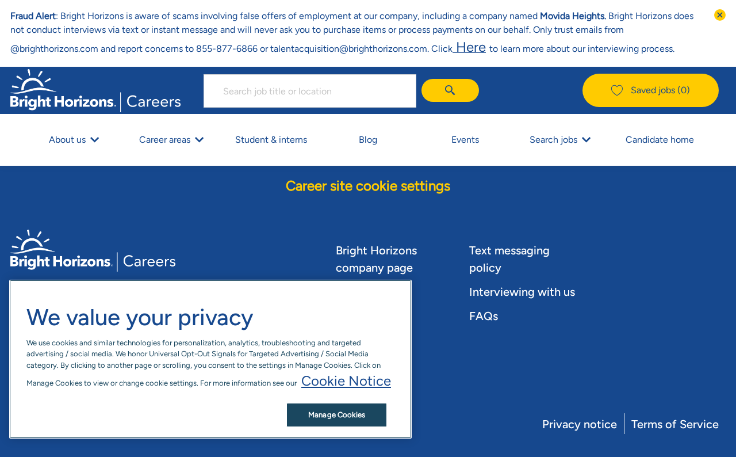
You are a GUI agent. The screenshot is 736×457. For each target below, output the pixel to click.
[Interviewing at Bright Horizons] (487, 47)
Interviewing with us (522, 292)
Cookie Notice (346, 380)
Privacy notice (579, 424)
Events (465, 139)
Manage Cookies (336, 414)
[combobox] (310, 91)
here (469, 47)
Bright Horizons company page (376, 259)
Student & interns (271, 139)
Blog (368, 139)
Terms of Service (675, 424)
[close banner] (720, 15)
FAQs (483, 316)
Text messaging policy (509, 259)
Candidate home (660, 139)
